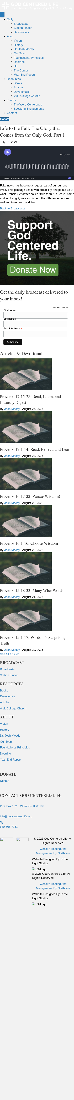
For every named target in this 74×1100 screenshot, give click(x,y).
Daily (10, 19)
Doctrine (19, 62)
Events (11, 100)
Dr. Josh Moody (24, 49)
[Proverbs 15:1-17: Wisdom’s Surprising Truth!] (26, 615)
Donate (4, 780)
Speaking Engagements (29, 108)
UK (16, 66)
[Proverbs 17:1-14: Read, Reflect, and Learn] (26, 427)
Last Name (9, 318)
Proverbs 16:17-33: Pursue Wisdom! (30, 496)
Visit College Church (27, 96)
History (18, 45)
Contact (12, 113)
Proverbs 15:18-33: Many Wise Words (31, 590)
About (10, 36)
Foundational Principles (29, 57)
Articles (19, 87)
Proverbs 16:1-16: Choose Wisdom (29, 543)
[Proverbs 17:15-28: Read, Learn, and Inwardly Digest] (26, 374)
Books (18, 83)
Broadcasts (21, 23)
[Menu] (2, 14)
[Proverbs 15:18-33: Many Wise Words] (26, 568)
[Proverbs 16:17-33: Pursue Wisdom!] (26, 474)
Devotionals (21, 32)
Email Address (12, 328)
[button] (12, 208)
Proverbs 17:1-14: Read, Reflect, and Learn (36, 449)
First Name (9, 310)
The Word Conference (28, 104)
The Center (21, 70)
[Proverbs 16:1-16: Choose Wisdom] (26, 521)
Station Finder (23, 28)
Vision (18, 40)
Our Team (20, 53)
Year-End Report (24, 74)
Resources (14, 79)
